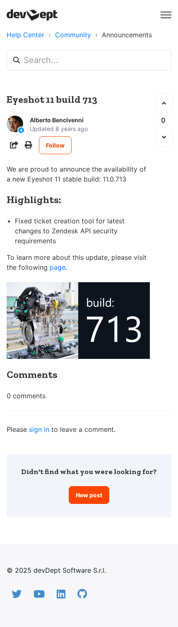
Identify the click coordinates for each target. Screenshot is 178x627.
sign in (39, 429)
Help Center (25, 35)
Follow (55, 145)
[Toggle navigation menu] (166, 15)
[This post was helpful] (164, 103)
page (57, 267)
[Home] (32, 15)
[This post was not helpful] (164, 137)
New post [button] (89, 495)
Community (73, 35)
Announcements (127, 35)
